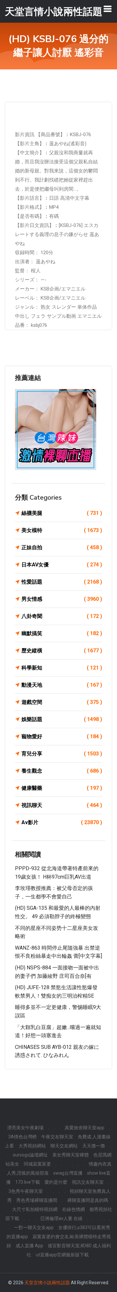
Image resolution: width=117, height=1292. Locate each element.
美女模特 (61, 530)
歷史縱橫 (61, 650)
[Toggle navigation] (107, 8)
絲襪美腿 (61, 513)
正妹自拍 (61, 547)
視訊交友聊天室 (88, 1182)
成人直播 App (29, 1245)
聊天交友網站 (64, 1145)
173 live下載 (27, 1182)
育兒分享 (61, 754)
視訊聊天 (61, 805)
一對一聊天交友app (34, 1227)
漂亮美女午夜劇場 (25, 1127)
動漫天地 (61, 685)
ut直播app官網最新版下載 (62, 1254)
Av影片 (61, 822)
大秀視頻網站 (32, 1145)
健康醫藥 (61, 788)
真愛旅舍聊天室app (84, 1127)
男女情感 (61, 599)
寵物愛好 (61, 736)
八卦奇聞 (61, 616)
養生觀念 (61, 771)
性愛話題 (61, 582)
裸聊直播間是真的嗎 (87, 1200)
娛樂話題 (61, 719)
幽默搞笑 (61, 633)
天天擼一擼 (93, 1145)
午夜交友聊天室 (57, 1136)
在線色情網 (73, 1209)
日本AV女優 (61, 565)
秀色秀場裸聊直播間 (36, 1200)
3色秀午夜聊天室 (25, 1191)
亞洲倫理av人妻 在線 (61, 1218)
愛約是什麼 (56, 1182)
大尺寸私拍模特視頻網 (35, 1209)
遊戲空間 (61, 702)
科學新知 (61, 668)
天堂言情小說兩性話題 (47, 1282)
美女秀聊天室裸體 (70, 1154)
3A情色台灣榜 (22, 1136)
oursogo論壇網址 (30, 1154)
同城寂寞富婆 (37, 1164)
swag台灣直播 (68, 1173)
